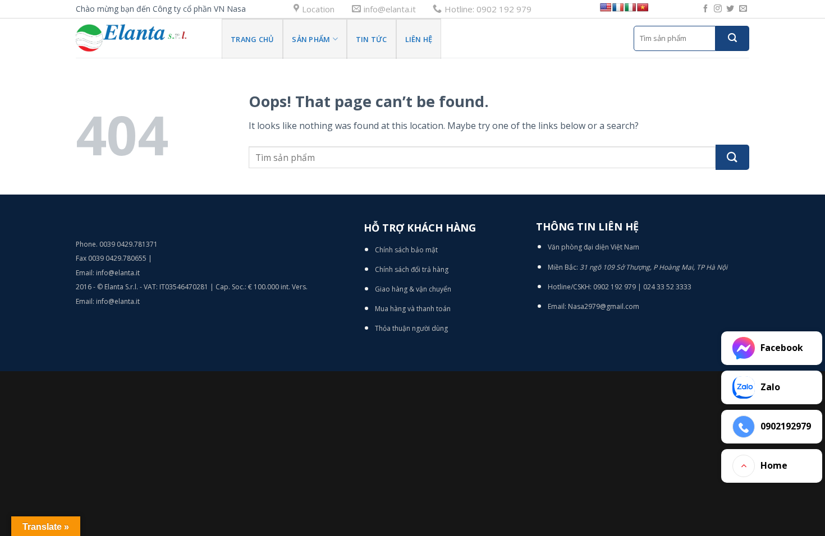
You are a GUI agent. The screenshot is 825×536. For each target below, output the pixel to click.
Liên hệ (419, 39)
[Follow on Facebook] (705, 8)
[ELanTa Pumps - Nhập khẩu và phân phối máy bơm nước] (140, 38)
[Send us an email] (743, 8)
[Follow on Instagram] (718, 8)
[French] (618, 7)
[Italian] (630, 7)
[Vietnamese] (642, 7)
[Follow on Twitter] (730, 8)
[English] (605, 7)
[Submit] (732, 38)
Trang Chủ (252, 39)
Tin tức (371, 39)
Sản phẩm (311, 39)
